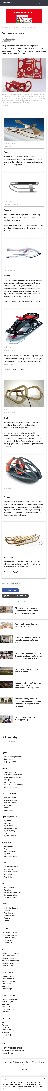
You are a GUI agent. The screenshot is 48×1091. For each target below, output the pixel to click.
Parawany (7, 918)
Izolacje (7, 780)
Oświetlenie (8, 810)
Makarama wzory (10, 800)
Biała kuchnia (9, 887)
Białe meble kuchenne (10, 961)
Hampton (7, 823)
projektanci (15, 584)
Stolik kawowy (9, 915)
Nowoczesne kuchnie (12, 895)
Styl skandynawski (11, 828)
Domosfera (6, 28)
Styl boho (7, 821)
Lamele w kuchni (10, 897)
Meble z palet (7, 966)
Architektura (24, 1065)
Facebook (24, 1069)
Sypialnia (5, 1032)
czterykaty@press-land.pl (12, 1048)
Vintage (6, 849)
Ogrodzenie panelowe (12, 777)
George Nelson (7, 1007)
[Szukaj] (38, 3)
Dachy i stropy (9, 782)
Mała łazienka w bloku (10, 933)
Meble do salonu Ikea (10, 953)
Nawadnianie (9, 759)
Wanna (6, 808)
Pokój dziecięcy (8, 1030)
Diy (3, 1037)
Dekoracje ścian (10, 798)
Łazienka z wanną (9, 938)
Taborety (7, 920)
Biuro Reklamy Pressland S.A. (13, 1050)
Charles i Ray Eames (10, 999)
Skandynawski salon (11, 872)
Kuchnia (5, 1025)
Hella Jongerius (8, 979)
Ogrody (28, 1062)
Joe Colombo (7, 1004)
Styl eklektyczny (10, 846)
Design (15, 28)
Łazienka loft (7, 943)
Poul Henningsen (8, 1009)
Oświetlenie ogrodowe (12, 757)
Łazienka (5, 1027)
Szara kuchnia (9, 890)
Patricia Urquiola (8, 976)
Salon (4, 1022)
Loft (5, 833)
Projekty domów (10, 772)
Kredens (7, 910)
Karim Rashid (7, 986)
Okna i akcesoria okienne (13, 785)
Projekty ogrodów (10, 762)
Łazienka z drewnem (10, 935)
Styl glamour (8, 826)
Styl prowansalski (10, 836)
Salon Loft (8, 877)
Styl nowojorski (10, 851)
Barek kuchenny (10, 913)
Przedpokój (6, 1035)
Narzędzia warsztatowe (13, 775)
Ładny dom (8, 1062)
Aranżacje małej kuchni (12, 892)
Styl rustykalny (9, 831)
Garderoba (8, 805)
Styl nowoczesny (10, 856)
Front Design (7, 989)
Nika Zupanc (6, 984)
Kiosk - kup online (24, 12)
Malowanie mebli (8, 956)
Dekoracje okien (10, 803)
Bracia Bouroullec (8, 981)
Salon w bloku (9, 869)
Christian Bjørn (7, 1002)
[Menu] (45, 3)
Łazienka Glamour (9, 940)
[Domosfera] (7, 3)
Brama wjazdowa (10, 787)
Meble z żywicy (8, 958)
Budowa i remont (19, 1062)
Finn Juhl (5, 1012)
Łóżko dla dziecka (11, 908)
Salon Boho (8, 874)
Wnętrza (35, 1062)
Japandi (7, 854)
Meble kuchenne (8, 963)
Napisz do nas (7, 1053)
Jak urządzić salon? (11, 867)
